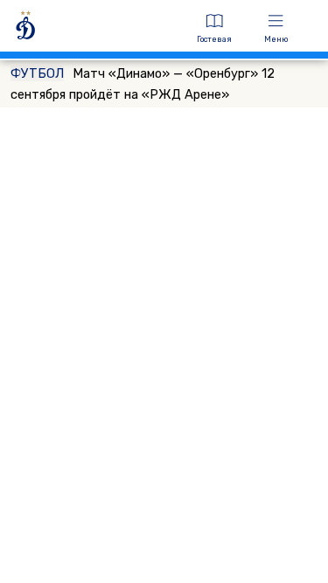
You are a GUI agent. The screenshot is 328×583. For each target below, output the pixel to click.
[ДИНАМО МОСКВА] (94, 28)
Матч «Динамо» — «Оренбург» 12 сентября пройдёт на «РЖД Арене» (142, 83)
